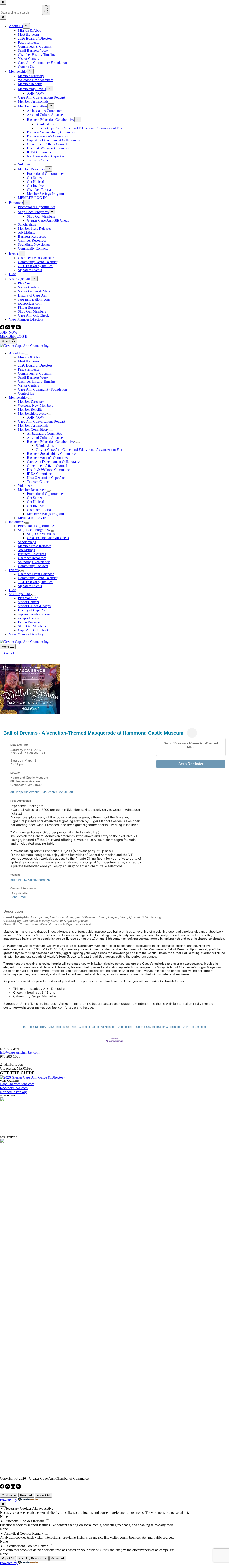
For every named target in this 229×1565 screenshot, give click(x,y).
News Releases (58, 1026)
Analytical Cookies (17, 1533)
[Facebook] (2, 328)
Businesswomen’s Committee (47, 457)
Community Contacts (33, 566)
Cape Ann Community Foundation (42, 389)
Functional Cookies (18, 1521)
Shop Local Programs (33, 530)
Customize (9, 1495)
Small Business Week (33, 377)
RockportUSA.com (14, 1088)
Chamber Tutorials (40, 510)
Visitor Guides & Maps (34, 606)
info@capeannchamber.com (19, 1052)
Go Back (9, 653)
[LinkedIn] (13, 328)
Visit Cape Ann (20, 594)
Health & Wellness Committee (48, 470)
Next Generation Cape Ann (46, 478)
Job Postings (126, 1026)
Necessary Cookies (18, 1508)
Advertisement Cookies (20, 1546)
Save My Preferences (33, 1558)
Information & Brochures (166, 1026)
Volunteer (25, 486)
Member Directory (31, 401)
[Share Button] (192, 733)
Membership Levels (32, 413)
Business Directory (34, 1026)
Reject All (26, 1495)
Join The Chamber (194, 1026)
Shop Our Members (41, 534)
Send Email (18, 897)
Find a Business (29, 622)
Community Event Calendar (37, 578)
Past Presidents (28, 369)
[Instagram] (8, 328)
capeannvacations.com (34, 614)
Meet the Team (28, 361)
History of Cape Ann (32, 610)
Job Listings (26, 550)
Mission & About (30, 357)
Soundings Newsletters (34, 562)
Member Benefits (30, 409)
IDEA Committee (39, 474)
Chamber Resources (32, 558)
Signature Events (30, 586)
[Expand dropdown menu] (26, 354)
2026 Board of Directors (35, 365)
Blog (12, 590)
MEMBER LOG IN (14, 336)
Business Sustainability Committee (51, 453)
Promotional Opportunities (45, 494)
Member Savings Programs (46, 514)
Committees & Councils (35, 373)
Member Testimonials (33, 425)
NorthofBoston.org (13, 1092)
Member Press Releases (34, 546)
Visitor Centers (28, 385)
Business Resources (32, 554)
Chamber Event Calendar (36, 574)
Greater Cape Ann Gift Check (48, 538)
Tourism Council (39, 482)
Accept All (43, 1495)
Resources (16, 522)
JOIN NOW (8, 332)
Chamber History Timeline (36, 381)
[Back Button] (5, 725)
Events (14, 570)
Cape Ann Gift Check (33, 630)
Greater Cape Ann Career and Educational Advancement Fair (79, 449)
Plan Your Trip (28, 598)
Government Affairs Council (47, 465)
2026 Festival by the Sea (35, 582)
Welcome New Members (35, 405)
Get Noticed (35, 502)
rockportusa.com (29, 618)
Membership (18, 397)
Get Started (35, 498)
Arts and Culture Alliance (45, 437)
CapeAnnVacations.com (17, 1084)
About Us (16, 353)
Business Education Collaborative (50, 441)
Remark (38, 1521)
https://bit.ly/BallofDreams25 (30, 879)
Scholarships (45, 445)
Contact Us (26, 393)
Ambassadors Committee (44, 433)
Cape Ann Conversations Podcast (41, 421)
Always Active (42, 1508)
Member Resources (31, 490)
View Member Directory (26, 634)
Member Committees (32, 429)
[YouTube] (18, 328)
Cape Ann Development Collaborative (54, 461)
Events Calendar (80, 1026)
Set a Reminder (190, 764)
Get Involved (36, 506)
